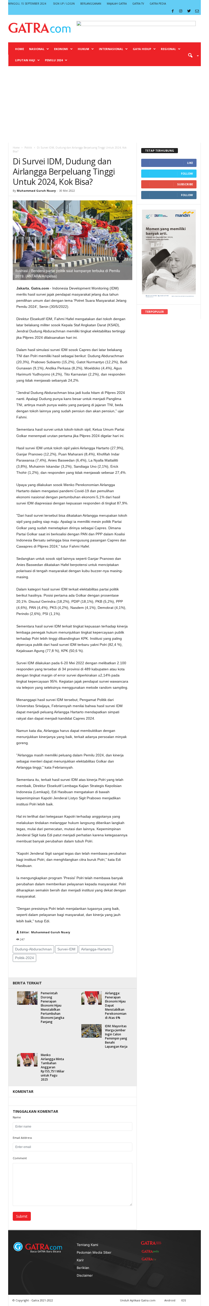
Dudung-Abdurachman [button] (33, 949)
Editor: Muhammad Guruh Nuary (44, 932)
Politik (28, 147)
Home (19, 49)
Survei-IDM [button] (66, 949)
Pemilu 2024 (54, 60)
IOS (183, 1300)
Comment (20, 1158)
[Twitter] (189, 11)
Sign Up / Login (64, 3)
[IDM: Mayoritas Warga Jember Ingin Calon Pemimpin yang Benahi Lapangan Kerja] (91, 1031)
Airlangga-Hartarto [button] (96, 949)
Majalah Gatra (117, 3)
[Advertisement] (104, 104)
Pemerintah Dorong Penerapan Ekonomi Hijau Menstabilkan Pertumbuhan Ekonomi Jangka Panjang (52, 1007)
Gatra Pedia (158, 3)
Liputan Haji (25, 60)
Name (17, 1117)
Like (190, 163)
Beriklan (83, 1268)
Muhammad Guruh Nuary (36, 190)
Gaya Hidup (142, 49)
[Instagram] (181, 11)
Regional (168, 49)
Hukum (83, 49)
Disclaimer (85, 1275)
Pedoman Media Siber (94, 1252)
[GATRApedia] (151, 1251)
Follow (187, 173)
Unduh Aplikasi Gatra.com (138, 1300)
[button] (192, 55)
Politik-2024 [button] (24, 958)
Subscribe (185, 184)
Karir (80, 1260)
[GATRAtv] (151, 1259)
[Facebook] (172, 11)
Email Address (22, 1138)
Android (169, 1300)
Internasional (111, 49)
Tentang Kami (87, 1245)
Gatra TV (138, 3)
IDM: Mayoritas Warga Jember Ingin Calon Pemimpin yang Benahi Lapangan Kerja (116, 1036)
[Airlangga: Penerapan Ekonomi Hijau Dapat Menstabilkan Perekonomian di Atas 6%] (91, 998)
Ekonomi (61, 49)
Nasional (36, 49)
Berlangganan (90, 3)
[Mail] (197, 11)
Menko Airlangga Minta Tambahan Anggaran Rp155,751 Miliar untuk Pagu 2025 (52, 1067)
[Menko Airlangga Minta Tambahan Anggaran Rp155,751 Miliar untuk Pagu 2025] (27, 1060)
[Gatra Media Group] (151, 1243)
